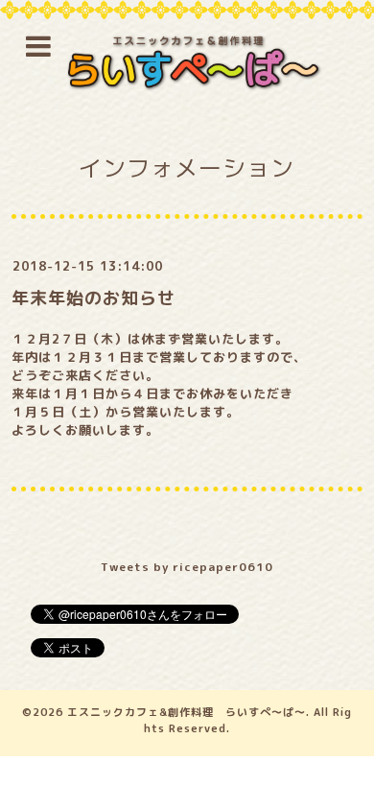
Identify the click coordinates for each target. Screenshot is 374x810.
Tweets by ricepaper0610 (187, 567)
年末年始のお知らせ (93, 298)
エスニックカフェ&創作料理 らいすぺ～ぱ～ (186, 712)
